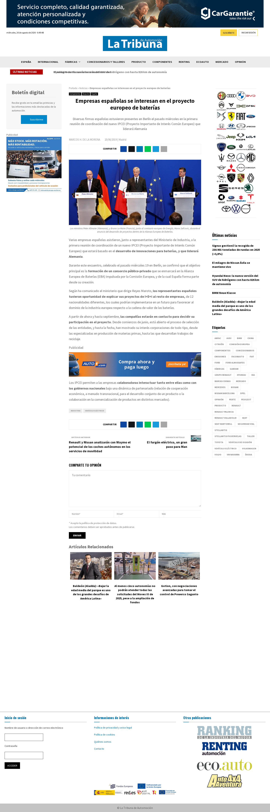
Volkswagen (249, 448)
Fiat (252, 356)
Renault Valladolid (226, 417)
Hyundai (241, 375)
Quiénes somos (102, 741)
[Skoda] (248, 192)
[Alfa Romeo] (221, 99)
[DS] (221, 120)
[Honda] (221, 130)
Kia (253, 375)
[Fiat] (241, 120)
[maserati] (221, 161)
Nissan (234, 387)
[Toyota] (226, 212)
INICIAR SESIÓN (249, 32)
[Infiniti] (241, 130)
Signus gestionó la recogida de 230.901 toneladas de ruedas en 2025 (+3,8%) (236, 250)
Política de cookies (104, 734)
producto (220, 405)
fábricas (219, 368)
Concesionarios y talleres (106, 62)
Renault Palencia (224, 411)
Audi (228, 338)
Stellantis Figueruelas (228, 436)
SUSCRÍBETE (228, 32)
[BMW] (241, 99)
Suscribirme (36, 119)
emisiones (220, 356)
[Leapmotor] (241, 151)
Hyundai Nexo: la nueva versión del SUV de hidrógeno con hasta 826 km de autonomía (108, 72)
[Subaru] (231, 202)
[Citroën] (221, 109)
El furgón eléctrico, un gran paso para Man (167, 444)
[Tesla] (250, 202)
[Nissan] (241, 171)
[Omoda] (250, 171)
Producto (139, 62)
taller (250, 436)
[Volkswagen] (236, 212)
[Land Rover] (231, 151)
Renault (236, 405)
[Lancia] (221, 151)
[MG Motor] (250, 161)
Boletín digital (28, 92)
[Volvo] (245, 212)
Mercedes (220, 387)
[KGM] (240, 140)
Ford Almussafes (235, 362)
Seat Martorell (223, 424)
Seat (244, 417)
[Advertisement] (135, 660)
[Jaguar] (221, 140)
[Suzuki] (241, 202)
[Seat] (223, 192)
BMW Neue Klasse (224, 293)
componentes (222, 350)
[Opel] (221, 181)
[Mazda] (231, 161)
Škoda (248, 454)
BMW (239, 338)
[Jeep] (230, 140)
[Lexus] (250, 151)
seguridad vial (246, 424)
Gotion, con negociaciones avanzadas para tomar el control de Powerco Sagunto (179, 590)
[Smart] (221, 202)
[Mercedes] (241, 161)
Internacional (48, 62)
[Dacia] (241, 109)
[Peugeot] (231, 181)
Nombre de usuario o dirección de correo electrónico (34, 727)
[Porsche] (241, 181)
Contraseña (11, 746)
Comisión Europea (239, 344)
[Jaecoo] (250, 130)
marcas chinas (223, 381)
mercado (241, 381)
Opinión (240, 62)
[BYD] (250, 99)
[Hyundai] (231, 130)
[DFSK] (250, 109)
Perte (232, 399)
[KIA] (251, 140)
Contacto (99, 748)
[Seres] (236, 192)
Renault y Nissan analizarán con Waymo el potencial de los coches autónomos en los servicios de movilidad (100, 446)
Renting (184, 62)
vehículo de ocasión (240, 442)
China (250, 338)
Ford (217, 362)
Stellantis (221, 430)
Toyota (219, 442)
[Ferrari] (231, 120)
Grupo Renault (223, 375)
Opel (242, 393)
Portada (73, 88)
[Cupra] (231, 109)
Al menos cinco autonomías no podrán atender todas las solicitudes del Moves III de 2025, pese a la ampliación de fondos (134, 594)
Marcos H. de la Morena (84, 139)
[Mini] (221, 171)
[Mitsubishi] (231, 171)
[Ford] (250, 120)
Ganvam (234, 368)
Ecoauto (202, 62)
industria (75, 410)
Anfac (218, 338)
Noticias (83, 88)
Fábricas (71, 62)
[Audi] (231, 99)
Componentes (162, 62)
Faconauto (237, 356)
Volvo (218, 454)
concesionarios (245, 350)
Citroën (219, 344)
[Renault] (250, 181)
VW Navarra (233, 454)
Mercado (221, 62)
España (26, 62)
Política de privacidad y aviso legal (113, 727)
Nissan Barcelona (225, 393)
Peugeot (246, 399)
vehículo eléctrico (94, 410)
